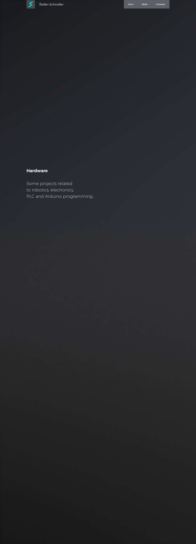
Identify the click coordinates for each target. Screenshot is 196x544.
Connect (160, 4)
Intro (130, 4)
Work (144, 4)
